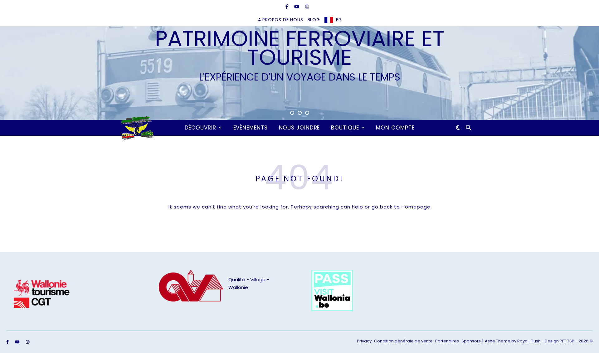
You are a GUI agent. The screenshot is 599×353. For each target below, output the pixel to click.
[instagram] (307, 6)
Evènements (250, 127)
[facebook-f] (287, 6)
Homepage (416, 206)
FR (338, 20)
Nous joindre (299, 127)
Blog (314, 20)
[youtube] (297, 6)
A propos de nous (280, 20)
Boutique (345, 127)
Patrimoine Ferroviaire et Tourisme (299, 48)
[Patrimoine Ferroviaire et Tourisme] (137, 127)
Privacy (364, 341)
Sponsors (471, 341)
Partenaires (447, 341)
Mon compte (395, 127)
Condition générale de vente (403, 341)
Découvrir (200, 127)
